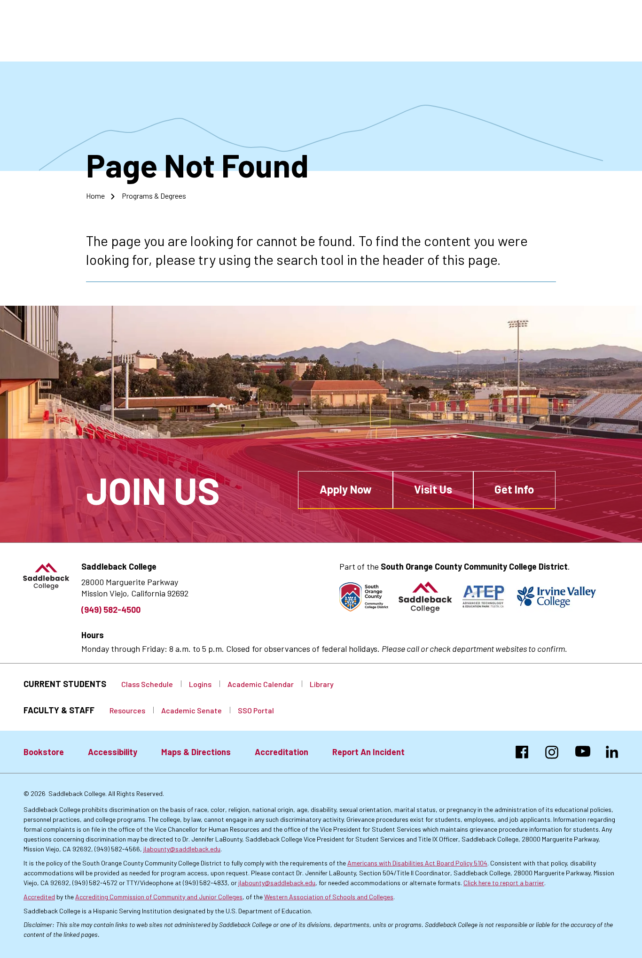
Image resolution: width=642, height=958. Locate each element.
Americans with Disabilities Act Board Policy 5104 (417, 863)
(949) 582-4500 (111, 609)
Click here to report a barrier (503, 883)
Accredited (39, 897)
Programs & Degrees (154, 195)
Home (95, 195)
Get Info (514, 489)
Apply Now (346, 489)
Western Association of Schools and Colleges (328, 897)
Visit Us (433, 489)
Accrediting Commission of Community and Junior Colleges (159, 897)
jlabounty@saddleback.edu (181, 849)
